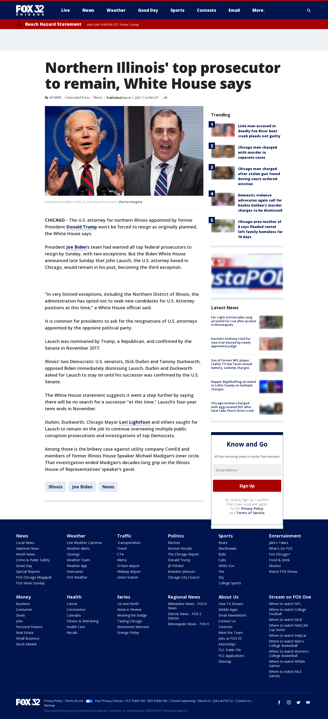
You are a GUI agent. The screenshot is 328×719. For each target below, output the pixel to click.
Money (23, 597)
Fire (221, 571)
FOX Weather (77, 577)
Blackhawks (228, 548)
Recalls (72, 632)
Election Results (180, 548)
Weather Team (78, 560)
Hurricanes (75, 571)
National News (27, 548)
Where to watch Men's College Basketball (286, 643)
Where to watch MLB (285, 619)
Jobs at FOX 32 (230, 638)
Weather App (77, 565)
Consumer (24, 609)
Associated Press (77, 97)
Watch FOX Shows (283, 571)
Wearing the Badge (132, 615)
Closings (73, 554)
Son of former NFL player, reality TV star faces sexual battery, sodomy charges (231, 364)
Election (174, 542)
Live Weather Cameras (84, 542)
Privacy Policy (252, 508)
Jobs (19, 621)
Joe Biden (76, 247)
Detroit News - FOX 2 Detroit (184, 616)
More (257, 10)
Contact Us (227, 621)
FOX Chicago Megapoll (33, 577)
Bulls (222, 554)
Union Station (127, 577)
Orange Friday (128, 632)
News (108, 487)
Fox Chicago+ (279, 554)
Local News (25, 542)
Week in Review (129, 609)
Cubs (222, 560)
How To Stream (231, 603)
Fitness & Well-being (82, 621)
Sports (226, 536)
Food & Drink (279, 560)
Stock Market (26, 644)
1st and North (128, 603)
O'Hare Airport (128, 565)
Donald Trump (81, 227)
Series (123, 597)
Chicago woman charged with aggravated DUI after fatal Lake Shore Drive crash (232, 407)
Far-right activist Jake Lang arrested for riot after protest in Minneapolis (233, 321)
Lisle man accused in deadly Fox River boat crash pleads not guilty (259, 131)
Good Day (24, 565)
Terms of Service (250, 513)
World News (25, 554)
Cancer (72, 603)
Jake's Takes (278, 542)
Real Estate (25, 632)
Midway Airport (129, 571)
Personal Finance (29, 626)
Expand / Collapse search (309, 10)
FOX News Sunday (30, 583)
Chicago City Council (183, 577)
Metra (122, 560)
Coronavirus (76, 609)
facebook (279, 702)
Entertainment (285, 536)
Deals (20, 615)
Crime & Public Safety (33, 560)
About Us (228, 597)
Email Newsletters (233, 615)
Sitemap (225, 661)
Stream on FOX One (290, 597)
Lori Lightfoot (134, 422)
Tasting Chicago (129, 621)
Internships (227, 644)
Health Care (76, 626)
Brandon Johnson (181, 571)
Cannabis (74, 615)
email (308, 702)
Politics (176, 536)
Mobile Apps (228, 609)
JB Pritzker (176, 565)
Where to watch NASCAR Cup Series (288, 627)
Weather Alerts (78, 548)
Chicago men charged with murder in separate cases (257, 152)
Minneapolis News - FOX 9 (188, 624)
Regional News (184, 597)
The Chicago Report (183, 554)
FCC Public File (230, 650)
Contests (225, 626)
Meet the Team (231, 632)
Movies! (275, 565)
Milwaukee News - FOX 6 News (187, 605)
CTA (120, 554)
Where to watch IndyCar (287, 635)
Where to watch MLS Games (285, 673)
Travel (122, 548)
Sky (221, 577)
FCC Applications (231, 655)
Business (23, 603)
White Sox (226, 565)
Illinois (98, 97)
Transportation (128, 542)
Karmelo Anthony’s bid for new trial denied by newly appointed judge (231, 342)
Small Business (27, 638)
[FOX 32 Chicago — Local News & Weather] (32, 10)
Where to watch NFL (285, 603)
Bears (223, 542)
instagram (289, 702)
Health (74, 597)
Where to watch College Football (287, 611)
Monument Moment (133, 626)
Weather (76, 536)
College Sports (230, 583)
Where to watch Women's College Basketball (289, 653)
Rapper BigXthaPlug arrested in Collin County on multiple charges (233, 385)
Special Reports (28, 571)
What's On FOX (280, 548)
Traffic (124, 536)
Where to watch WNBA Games (287, 663)
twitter (298, 702)
